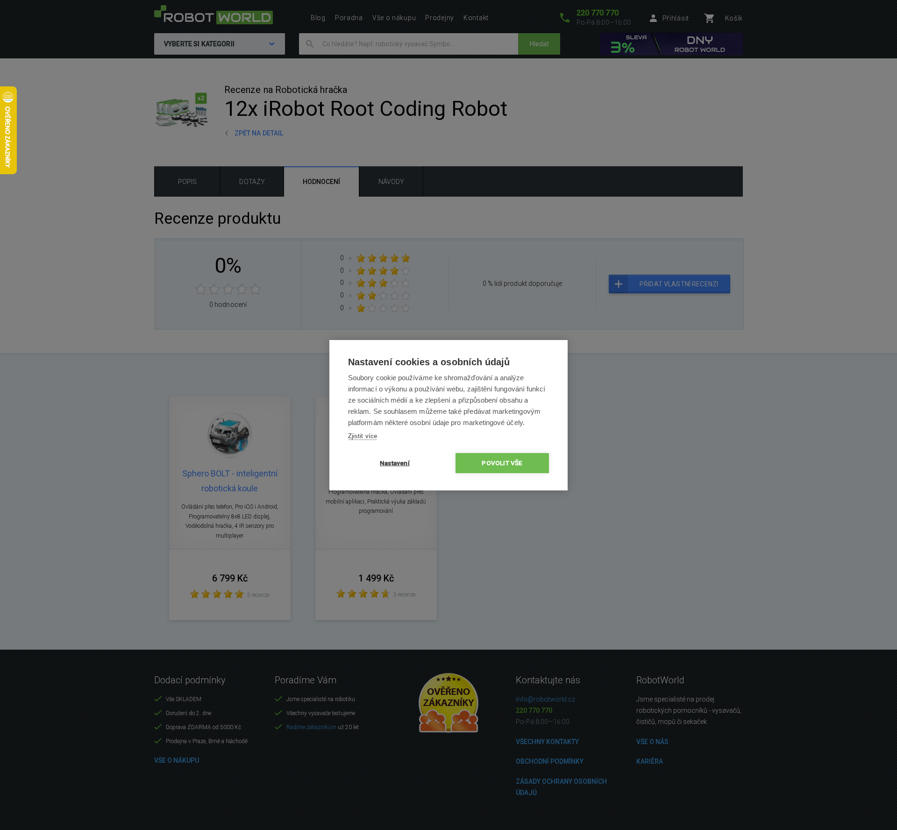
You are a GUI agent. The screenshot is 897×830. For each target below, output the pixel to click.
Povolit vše (502, 463)
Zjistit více (362, 436)
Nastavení (395, 463)
